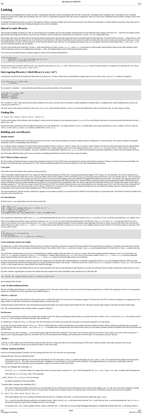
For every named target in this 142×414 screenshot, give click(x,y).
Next (139, 3)
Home (71, 410)
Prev (2, 3)
